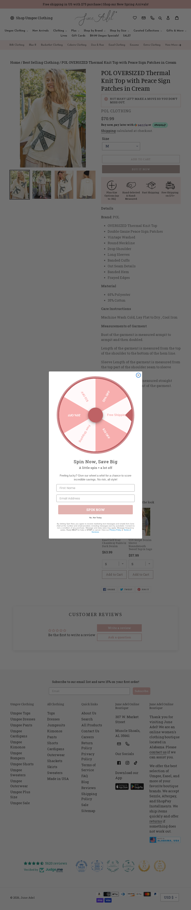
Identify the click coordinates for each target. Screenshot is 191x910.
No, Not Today (95, 518)
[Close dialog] (138, 375)
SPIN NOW (95, 509)
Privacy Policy (115, 530)
